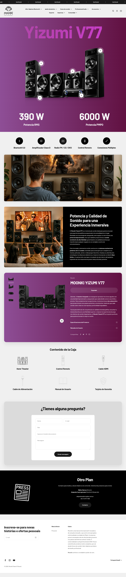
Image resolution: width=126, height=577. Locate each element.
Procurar (54, 531)
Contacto (85, 505)
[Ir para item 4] (11, 300)
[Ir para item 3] (11, 294)
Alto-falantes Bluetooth (32, 9)
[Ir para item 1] (11, 280)
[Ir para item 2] (11, 287)
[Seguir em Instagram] (9, 560)
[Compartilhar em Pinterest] (86, 334)
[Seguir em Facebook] (5, 560)
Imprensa (60, 12)
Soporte (51, 12)
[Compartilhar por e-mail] (89, 334)
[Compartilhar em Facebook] (80, 334)
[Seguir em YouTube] (14, 560)
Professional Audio (81, 9)
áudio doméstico (50, 9)
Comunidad (71, 12)
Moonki (72, 278)
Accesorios (95, 9)
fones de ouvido (65, 9)
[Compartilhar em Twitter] (83, 334)
